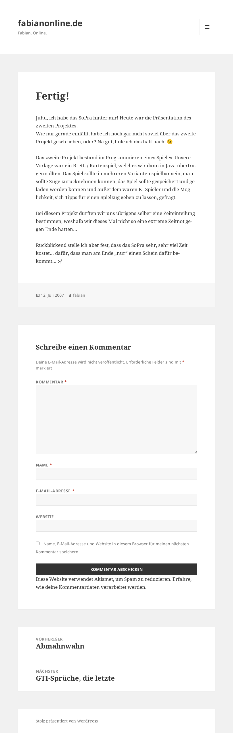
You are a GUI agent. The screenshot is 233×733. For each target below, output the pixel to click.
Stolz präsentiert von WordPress (67, 721)
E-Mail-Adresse (55, 491)
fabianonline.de (50, 22)
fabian (79, 295)
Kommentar (51, 382)
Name (44, 465)
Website (45, 516)
